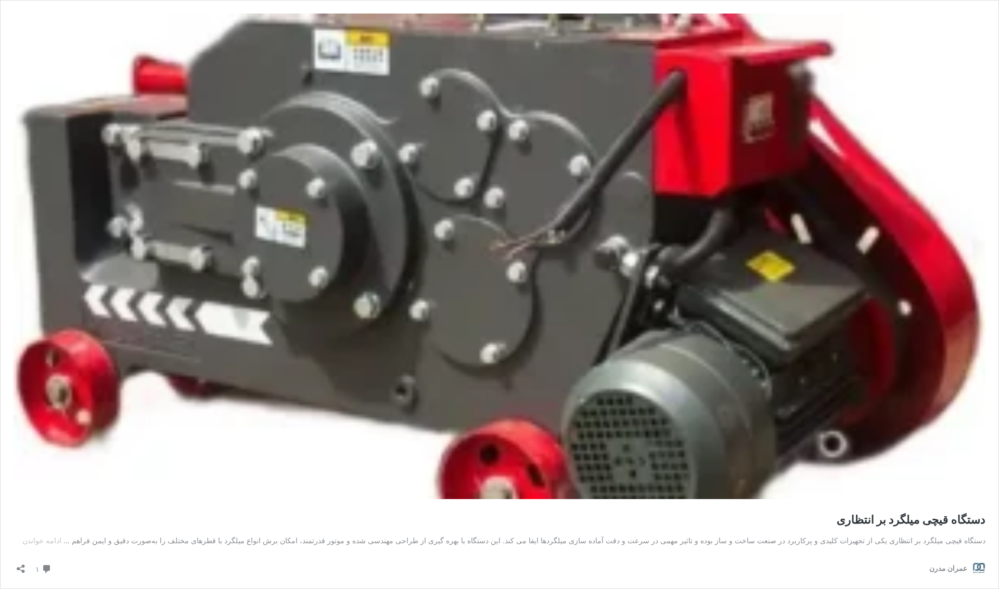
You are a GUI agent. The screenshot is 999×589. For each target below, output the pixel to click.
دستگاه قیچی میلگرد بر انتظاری (911, 519)
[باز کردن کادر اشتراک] (21, 565)
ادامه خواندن (41, 540)
